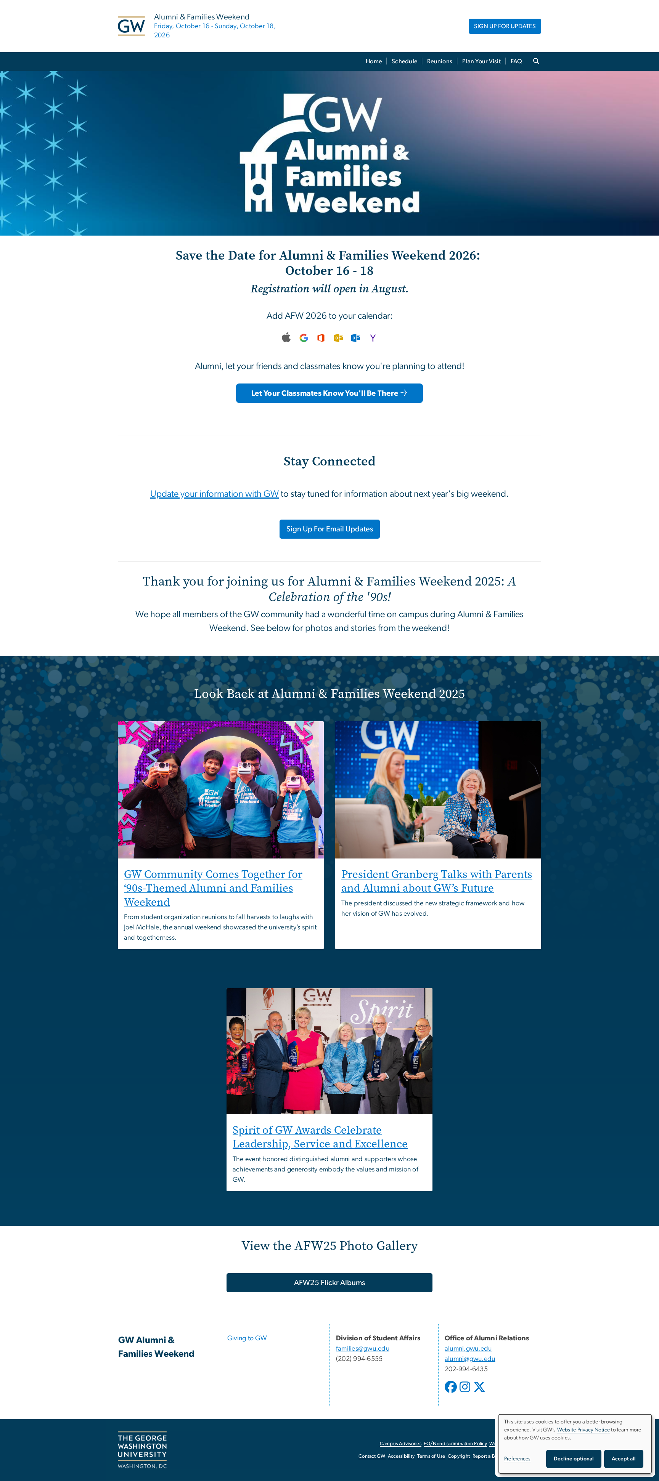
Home (374, 61)
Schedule (404, 61)
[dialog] (575, 1443)
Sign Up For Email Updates (329, 529)
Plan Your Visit (481, 61)
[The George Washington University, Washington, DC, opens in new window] (142, 1450)
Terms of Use (431, 1456)
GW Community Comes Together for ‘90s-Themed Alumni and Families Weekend (213, 888)
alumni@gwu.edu (470, 1359)
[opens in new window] (451, 1393)
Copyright (459, 1456)
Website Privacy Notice (583, 1430)
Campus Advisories (400, 1443)
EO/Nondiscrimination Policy (455, 1443)
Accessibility (401, 1456)
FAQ (516, 61)
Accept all (624, 1459)
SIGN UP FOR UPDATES (505, 26)
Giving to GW (247, 1338)
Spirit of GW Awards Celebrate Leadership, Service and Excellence (320, 1137)
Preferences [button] (517, 1459)
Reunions (439, 61)
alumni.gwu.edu (468, 1348)
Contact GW (372, 1456)
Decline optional (574, 1459)
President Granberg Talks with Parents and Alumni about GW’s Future (436, 881)
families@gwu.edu (362, 1348)
